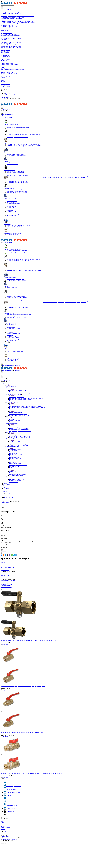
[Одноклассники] (3, 555)
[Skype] (14, 555)
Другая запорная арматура (15, 449)
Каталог (3, 821)
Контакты (3, 829)
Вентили (11, 419)
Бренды (2, 823)
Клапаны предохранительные (16, 397)
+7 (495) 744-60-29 (5, 86)
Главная (3, 819)
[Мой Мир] (5, 555)
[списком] (2, 588)
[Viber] (9, 555)
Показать (3, 551)
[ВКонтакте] (1, 555)
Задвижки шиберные (14, 441)
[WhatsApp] (1, 373)
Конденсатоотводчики (14, 425)
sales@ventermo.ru (6, 97)
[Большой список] (2, 589)
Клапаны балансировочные (16, 412)
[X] (7, 555)
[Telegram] (16, 555)
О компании (4, 825)
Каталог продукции (11, 386)
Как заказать (4, 826)
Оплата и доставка (5, 827)
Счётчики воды (13, 471)
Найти (2, 843)
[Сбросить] (2, 550)
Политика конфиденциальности (10, 839)
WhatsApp (5, 101)
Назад (9, 385)
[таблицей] (3, 588)
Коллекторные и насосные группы (18, 479)
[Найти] (2, 8)
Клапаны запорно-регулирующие (17, 390)
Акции (2, 822)
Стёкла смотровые (13, 435)
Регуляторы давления (14, 404)
